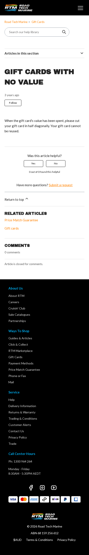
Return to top (15, 199)
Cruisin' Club (16, 308)
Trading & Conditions (22, 418)
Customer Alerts (19, 425)
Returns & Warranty (21, 412)
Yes (33, 163)
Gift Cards (38, 22)
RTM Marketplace (20, 351)
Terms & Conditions (39, 540)
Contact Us (16, 431)
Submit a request (61, 185)
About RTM (16, 296)
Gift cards (12, 228)
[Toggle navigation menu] (79, 8)
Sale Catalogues (19, 314)
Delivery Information (22, 406)
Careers (13, 302)
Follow (13, 102)
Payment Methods (20, 363)
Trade (12, 443)
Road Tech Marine (16, 22)
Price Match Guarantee (21, 220)
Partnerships (17, 321)
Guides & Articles (20, 338)
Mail (11, 382)
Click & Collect (18, 344)
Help (11, 399)
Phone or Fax (17, 376)
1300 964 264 (23, 461)
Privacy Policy (17, 437)
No (55, 163)
